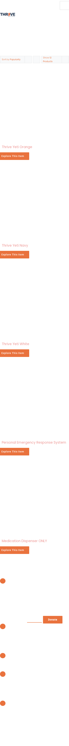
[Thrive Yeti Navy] (34, 169)
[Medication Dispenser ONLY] (34, 465)
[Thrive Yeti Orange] (34, 71)
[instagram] (52, 8)
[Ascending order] (36, 59)
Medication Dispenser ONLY (24, 541)
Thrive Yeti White (15, 344)
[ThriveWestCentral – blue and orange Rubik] (7, 14)
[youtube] (57, 2)
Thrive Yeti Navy (15, 245)
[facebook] (52, 2)
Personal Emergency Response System (34, 442)
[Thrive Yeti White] (34, 268)
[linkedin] (57, 8)
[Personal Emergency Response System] (34, 366)
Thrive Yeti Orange (17, 147)
